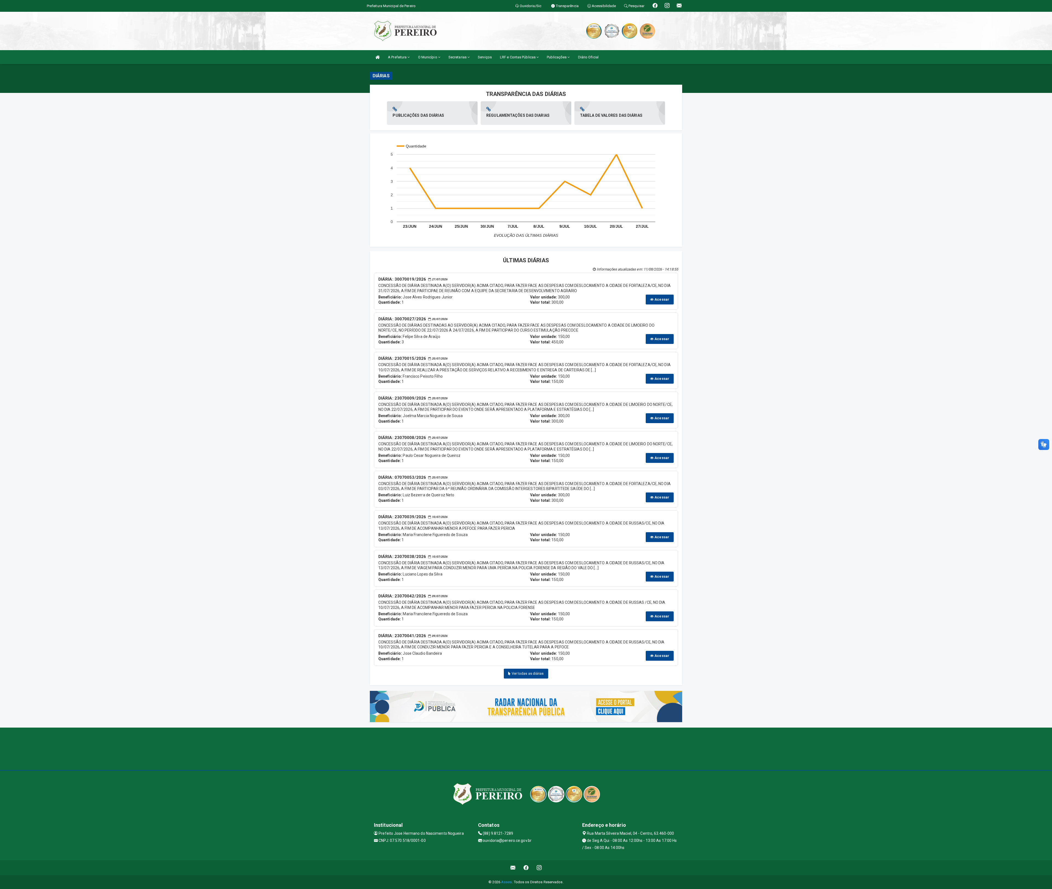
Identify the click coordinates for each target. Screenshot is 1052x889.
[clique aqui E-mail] (513, 868)
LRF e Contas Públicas (518, 57)
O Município (428, 57)
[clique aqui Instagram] (539, 868)
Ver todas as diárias (527, 673)
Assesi (506, 882)
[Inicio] (377, 57)
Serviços (485, 57)
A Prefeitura (397, 57)
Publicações (557, 57)
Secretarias (457, 57)
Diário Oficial (588, 57)
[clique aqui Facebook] (526, 868)
